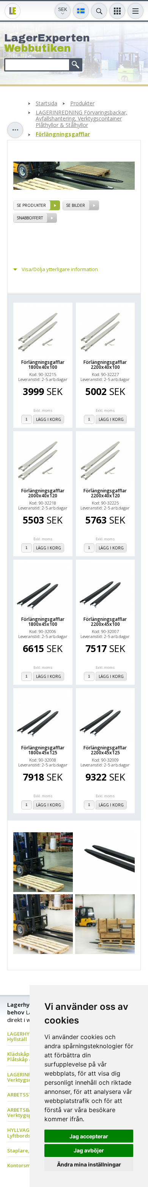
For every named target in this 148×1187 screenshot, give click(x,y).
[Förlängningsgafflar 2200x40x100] (105, 331)
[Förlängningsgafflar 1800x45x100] (42, 588)
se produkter (31, 205)
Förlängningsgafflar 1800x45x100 (43, 621)
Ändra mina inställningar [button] (89, 1164)
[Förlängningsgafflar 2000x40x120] (42, 459)
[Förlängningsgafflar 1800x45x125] (42, 716)
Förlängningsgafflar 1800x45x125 (43, 750)
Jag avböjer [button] (89, 1150)
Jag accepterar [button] (88, 1136)
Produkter (82, 103)
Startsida (46, 103)
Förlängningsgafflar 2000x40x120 (43, 493)
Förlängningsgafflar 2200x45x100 (105, 621)
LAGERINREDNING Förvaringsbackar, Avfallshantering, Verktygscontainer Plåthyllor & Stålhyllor (82, 119)
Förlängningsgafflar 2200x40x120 (105, 493)
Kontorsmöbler (25, 1165)
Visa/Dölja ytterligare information (60, 269)
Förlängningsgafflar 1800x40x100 (43, 364)
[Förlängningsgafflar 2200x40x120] (105, 459)
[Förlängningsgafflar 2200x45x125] (105, 716)
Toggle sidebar (15, 130)
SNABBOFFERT (30, 218)
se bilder (75, 205)
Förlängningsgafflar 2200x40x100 (105, 364)
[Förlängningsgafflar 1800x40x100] (42, 331)
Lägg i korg (48, 419)
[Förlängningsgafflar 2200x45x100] (105, 588)
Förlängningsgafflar (63, 134)
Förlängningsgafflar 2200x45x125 (105, 750)
